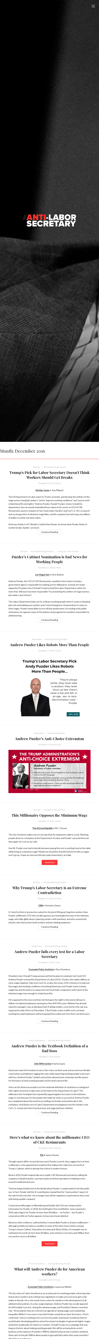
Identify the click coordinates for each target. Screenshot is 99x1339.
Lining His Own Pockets (68, 551)
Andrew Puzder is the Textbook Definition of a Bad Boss (49, 1048)
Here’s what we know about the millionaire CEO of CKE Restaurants (49, 1140)
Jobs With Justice (42, 1063)
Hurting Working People (55, 467)
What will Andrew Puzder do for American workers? (49, 1271)
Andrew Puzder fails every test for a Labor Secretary (49, 954)
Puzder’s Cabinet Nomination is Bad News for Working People (49, 559)
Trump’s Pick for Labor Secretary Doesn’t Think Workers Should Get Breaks (49, 475)
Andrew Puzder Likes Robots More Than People (49, 644)
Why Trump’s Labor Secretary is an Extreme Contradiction (49, 890)
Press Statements (37, 1040)
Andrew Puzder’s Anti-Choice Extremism (49, 738)
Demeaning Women (56, 733)
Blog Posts (37, 946)
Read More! (50, 862)
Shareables (37, 639)
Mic (42, 1155)
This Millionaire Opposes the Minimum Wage (49, 815)
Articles (36, 467)
